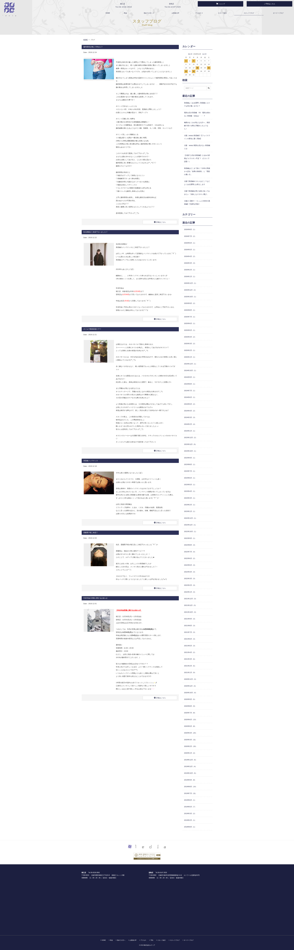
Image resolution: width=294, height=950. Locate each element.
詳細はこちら (161, 222)
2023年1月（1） (190, 511)
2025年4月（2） (190, 337)
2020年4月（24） (190, 733)
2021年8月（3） (190, 625)
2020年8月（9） (190, 706)
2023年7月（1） (190, 471)
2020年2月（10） (190, 746)
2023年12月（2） (190, 437)
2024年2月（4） (190, 424)
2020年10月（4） (190, 693)
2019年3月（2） (190, 813)
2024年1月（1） (190, 431)
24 (193, 71)
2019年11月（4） (190, 766)
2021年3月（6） (190, 659)
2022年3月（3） (190, 578)
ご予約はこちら (269, 4)
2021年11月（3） (190, 605)
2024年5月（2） (190, 404)
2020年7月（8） (190, 713)
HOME (108, 13)
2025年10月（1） (190, 297)
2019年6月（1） (190, 800)
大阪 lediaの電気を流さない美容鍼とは (197, 146)
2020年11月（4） (190, 686)
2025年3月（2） (190, 343)
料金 (125, 13)
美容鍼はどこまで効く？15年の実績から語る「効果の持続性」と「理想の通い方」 (197, 171)
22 (186, 71)
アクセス (198, 13)
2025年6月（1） (190, 323)
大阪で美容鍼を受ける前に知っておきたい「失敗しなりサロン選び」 (197, 192)
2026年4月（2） (190, 256)
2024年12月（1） (190, 364)
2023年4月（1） (190, 491)
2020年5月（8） (190, 726)
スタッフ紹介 (222, 13)
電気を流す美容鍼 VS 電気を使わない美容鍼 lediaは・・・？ (197, 114)
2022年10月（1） (190, 531)
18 (197, 68)
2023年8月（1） (190, 464)
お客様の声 (175, 13)
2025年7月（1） (190, 317)
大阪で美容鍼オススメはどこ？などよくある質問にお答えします (197, 182)
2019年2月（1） (190, 820)
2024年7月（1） (190, 391)
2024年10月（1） (190, 370)
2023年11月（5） (190, 444)
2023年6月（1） (190, 478)
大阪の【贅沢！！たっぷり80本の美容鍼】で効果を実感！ (197, 202)
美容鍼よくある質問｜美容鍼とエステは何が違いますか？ (197, 104)
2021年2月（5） (190, 666)
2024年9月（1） (190, 377)
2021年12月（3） (190, 599)
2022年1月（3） (190, 592)
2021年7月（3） (190, 632)
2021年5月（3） (190, 646)
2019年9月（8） (190, 780)
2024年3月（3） (190, 417)
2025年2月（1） (190, 350)
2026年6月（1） (190, 243)
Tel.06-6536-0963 (94, 872)
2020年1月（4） (190, 753)
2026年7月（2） (190, 236)
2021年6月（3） (190, 639)
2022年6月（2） (190, 558)
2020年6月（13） (190, 719)
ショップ (221, 4)
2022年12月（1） (190, 518)
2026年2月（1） (190, 270)
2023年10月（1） (190, 451)
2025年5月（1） (190, 330)
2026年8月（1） (190, 229)
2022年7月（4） (190, 552)
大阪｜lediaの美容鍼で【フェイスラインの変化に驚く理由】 (197, 137)
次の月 (204, 54)
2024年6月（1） (190, 397)
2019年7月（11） (190, 793)
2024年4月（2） (190, 411)
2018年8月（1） (190, 827)
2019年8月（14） (190, 786)
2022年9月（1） (190, 538)
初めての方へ (148, 13)
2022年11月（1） (190, 525)
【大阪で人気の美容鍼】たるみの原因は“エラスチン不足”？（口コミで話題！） (197, 158)
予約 (151, 940)
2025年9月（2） (190, 303)
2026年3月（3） (190, 263)
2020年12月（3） (190, 679)
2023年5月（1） (190, 484)
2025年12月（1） (190, 283)
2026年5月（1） (190, 249)
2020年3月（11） (190, 740)
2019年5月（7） (190, 807)
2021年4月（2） (190, 652)
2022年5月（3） (190, 565)
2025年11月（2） (190, 290)
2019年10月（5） (190, 773)
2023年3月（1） (190, 498)
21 (209, 68)
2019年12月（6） (190, 760)
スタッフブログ (249, 13)
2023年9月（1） (190, 458)
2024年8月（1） (190, 384)
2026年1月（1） (190, 276)
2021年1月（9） (190, 672)
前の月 (190, 54)
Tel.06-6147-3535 (161, 872)
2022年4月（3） (190, 572)
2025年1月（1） (190, 357)
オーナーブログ (278, 13)
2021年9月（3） (190, 619)
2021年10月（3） (190, 612)
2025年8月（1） (190, 310)
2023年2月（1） (190, 505)
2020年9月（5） (190, 699)
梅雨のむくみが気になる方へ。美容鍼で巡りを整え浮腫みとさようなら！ (197, 126)
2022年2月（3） (190, 585)
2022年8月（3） (190, 545)
